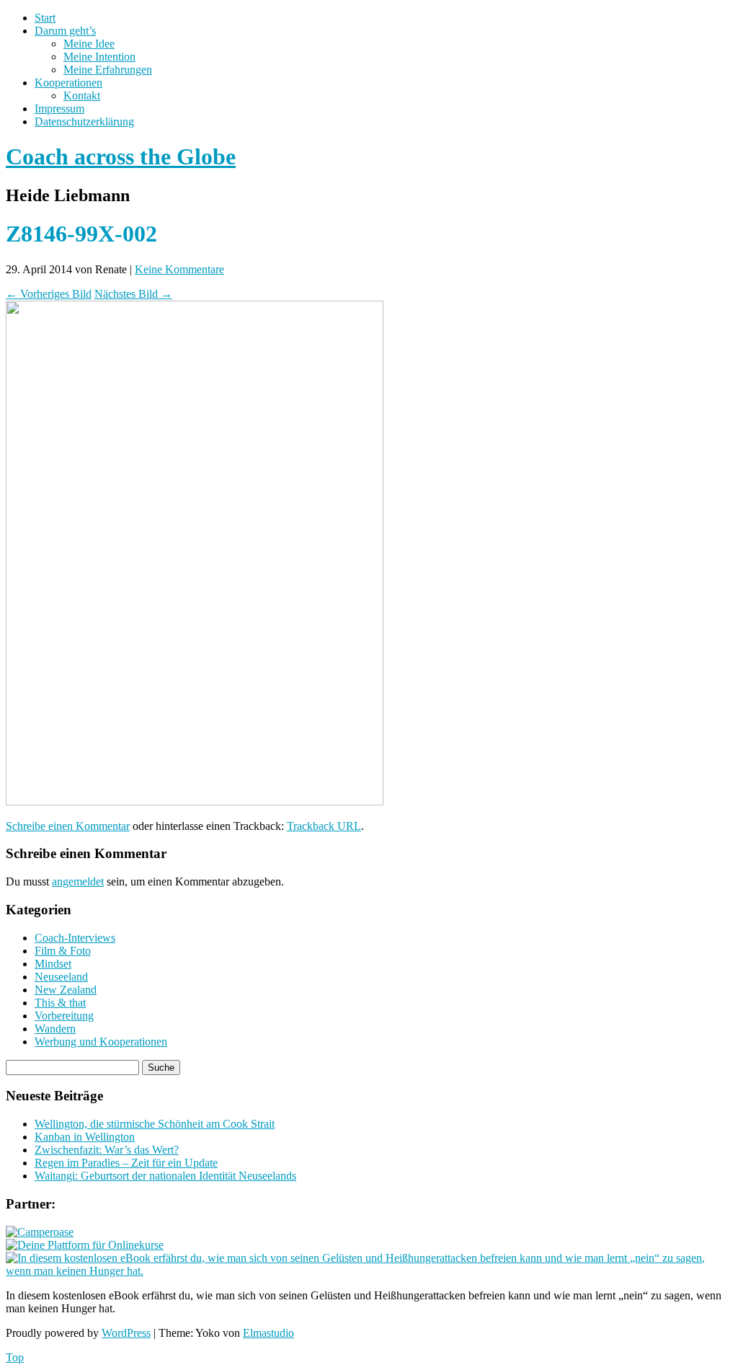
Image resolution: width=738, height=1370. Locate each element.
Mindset (53, 964)
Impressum (59, 108)
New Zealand (66, 990)
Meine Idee (89, 43)
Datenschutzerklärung (84, 121)
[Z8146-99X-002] (194, 801)
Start (45, 18)
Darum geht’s (65, 31)
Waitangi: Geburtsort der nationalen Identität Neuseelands (165, 1176)
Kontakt (81, 95)
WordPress (126, 1333)
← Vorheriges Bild (49, 294)
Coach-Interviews (75, 938)
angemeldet (78, 881)
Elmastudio (268, 1333)
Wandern (55, 1028)
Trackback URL (324, 826)
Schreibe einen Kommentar (68, 826)
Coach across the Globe (121, 156)
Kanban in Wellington (85, 1137)
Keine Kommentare (179, 269)
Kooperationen (68, 82)
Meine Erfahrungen (107, 69)
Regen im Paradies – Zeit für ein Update (126, 1163)
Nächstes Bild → (133, 294)
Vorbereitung (64, 1015)
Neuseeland (61, 977)
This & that (60, 1002)
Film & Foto (63, 951)
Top (15, 1357)
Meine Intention (99, 56)
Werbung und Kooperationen (101, 1041)
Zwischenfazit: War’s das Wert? (107, 1150)
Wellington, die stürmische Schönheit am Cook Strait (155, 1124)
